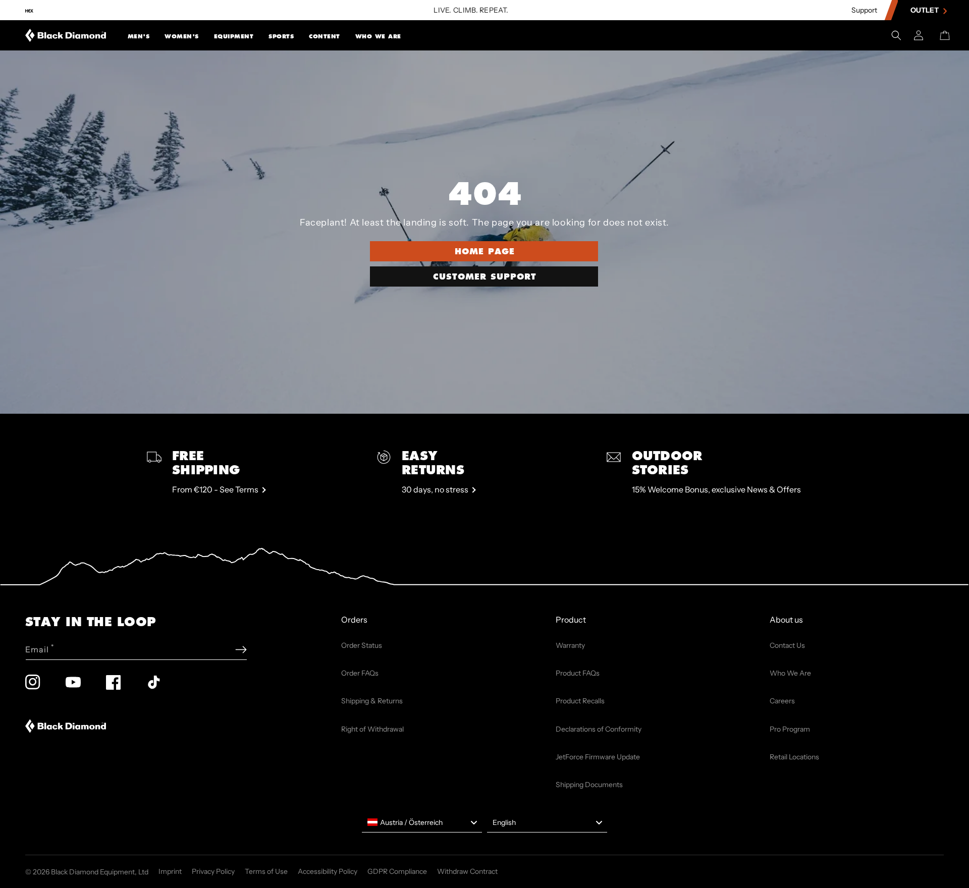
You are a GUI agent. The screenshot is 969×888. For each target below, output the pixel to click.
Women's (182, 36)
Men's (139, 36)
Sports (281, 36)
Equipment (234, 36)
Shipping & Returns (372, 700)
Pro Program (790, 729)
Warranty (570, 645)
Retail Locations (794, 756)
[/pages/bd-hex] (29, 10)
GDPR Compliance (397, 871)
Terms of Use (266, 871)
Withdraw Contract (467, 871)
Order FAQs (360, 673)
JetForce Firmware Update (598, 756)
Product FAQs (578, 673)
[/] (66, 35)
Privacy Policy (213, 871)
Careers (782, 700)
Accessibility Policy (327, 871)
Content (324, 36)
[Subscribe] (241, 649)
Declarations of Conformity (598, 729)
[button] (138, 35)
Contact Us (787, 645)
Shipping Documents (589, 784)
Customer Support (484, 276)
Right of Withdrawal (372, 729)
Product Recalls (580, 700)
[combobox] (422, 822)
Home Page (485, 251)
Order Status (361, 645)
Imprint (170, 871)
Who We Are (378, 36)
